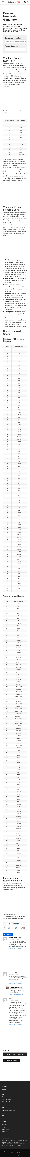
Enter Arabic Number (13, 38)
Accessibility (10, 1151)
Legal (4, 1151)
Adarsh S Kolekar (14, 973)
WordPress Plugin (6, 1099)
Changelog (23, 1151)
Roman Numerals (11, 46)
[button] (26, 2)
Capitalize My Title (16, 987)
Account (4, 1113)
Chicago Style (5, 1129)
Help (3, 1115)
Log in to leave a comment (15, 948)
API (2, 1096)
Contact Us (4, 1089)
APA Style (4, 1124)
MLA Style (4, 1131)
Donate (3, 1092)
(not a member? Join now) (8, 1110)
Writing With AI (6, 1101)
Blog (3, 1094)
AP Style (4, 1127)
